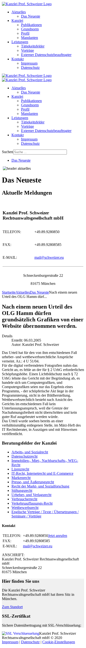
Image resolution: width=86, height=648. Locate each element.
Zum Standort (12, 607)
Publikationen (31, 25)
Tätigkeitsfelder (32, 46)
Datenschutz (30, 68)
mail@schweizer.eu (49, 257)
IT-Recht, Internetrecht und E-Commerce (42, 473)
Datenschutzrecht (24, 456)
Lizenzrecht (20, 469)
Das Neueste (30, 16)
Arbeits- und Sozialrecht (29, 452)
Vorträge (27, 50)
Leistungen (19, 42)
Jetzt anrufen (57, 536)
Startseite (9, 292)
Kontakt (17, 59)
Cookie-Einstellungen (58, 642)
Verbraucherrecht (24, 499)
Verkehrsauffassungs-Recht (32, 503)
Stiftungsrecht (21, 490)
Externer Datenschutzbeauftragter (46, 55)
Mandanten (29, 38)
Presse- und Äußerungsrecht (32, 482)
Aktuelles (18, 12)
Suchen (7, 152)
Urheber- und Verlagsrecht (31, 495)
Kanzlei (17, 21)
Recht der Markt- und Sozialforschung (40, 486)
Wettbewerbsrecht (24, 508)
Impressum (29, 63)
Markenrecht (21, 478)
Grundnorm (30, 29)
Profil (25, 33)
